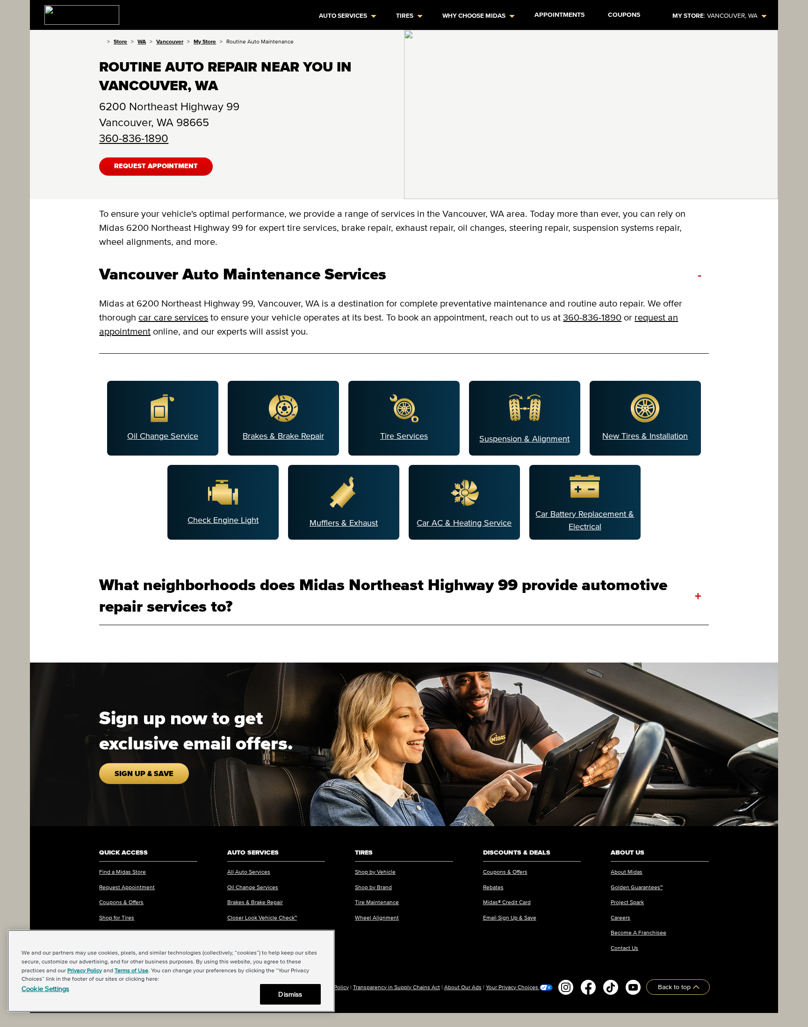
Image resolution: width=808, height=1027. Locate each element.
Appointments (559, 14)
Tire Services (404, 436)
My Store (205, 41)
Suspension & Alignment (524, 438)
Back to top (675, 987)
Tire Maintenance (377, 902)
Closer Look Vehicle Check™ (262, 917)
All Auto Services (248, 872)
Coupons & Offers (121, 902)
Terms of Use (131, 970)
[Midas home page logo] (78, 12)
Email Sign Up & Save (509, 917)
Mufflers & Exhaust (344, 523)
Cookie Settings (45, 988)
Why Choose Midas (473, 15)
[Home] (101, 41)
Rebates (493, 887)
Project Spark (627, 902)
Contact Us (624, 948)
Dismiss (290, 994)
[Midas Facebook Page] (588, 987)
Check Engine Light (223, 520)
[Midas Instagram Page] (565, 987)
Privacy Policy (84, 970)
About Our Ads (463, 987)
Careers (620, 917)
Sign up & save (144, 773)
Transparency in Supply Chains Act (396, 987)
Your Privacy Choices (513, 987)
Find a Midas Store (122, 872)
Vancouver (169, 41)
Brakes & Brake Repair (283, 436)
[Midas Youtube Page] (633, 987)
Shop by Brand (373, 887)
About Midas (626, 872)
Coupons (624, 14)
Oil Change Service (162, 436)
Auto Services (343, 15)
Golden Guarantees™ (637, 887)
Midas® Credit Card (507, 902)
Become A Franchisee (638, 932)
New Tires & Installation (645, 436)
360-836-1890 (133, 138)
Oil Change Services (252, 887)
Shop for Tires (116, 917)
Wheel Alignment (377, 917)
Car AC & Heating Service (464, 523)
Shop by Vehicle (375, 872)
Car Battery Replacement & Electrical (584, 520)
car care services (173, 317)
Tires (404, 15)
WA (141, 41)
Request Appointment (156, 166)
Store (120, 41)
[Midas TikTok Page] (610, 987)
